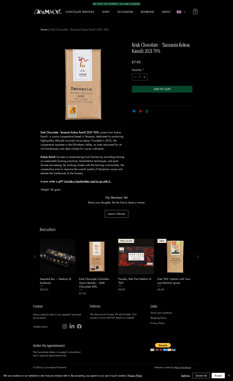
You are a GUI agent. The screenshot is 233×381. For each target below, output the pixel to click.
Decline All (201, 375)
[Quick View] (58, 257)
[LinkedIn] (72, 326)
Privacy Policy (157, 323)
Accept (218, 375)
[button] (107, 12)
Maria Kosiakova (182, 367)
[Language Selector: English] (181, 12)
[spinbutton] (139, 77)
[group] (116, 267)
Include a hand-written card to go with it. (87, 181)
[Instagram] (65, 326)
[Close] (229, 375)
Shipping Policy (158, 318)
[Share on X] (153, 111)
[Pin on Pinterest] (141, 111)
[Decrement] (134, 77)
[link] (195, 11)
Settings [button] (185, 375)
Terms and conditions (161, 312)
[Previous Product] (35, 257)
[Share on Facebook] (134, 111)
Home (44, 29)
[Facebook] (79, 326)
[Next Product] (198, 257)
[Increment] (144, 77)
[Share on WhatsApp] (147, 111)
